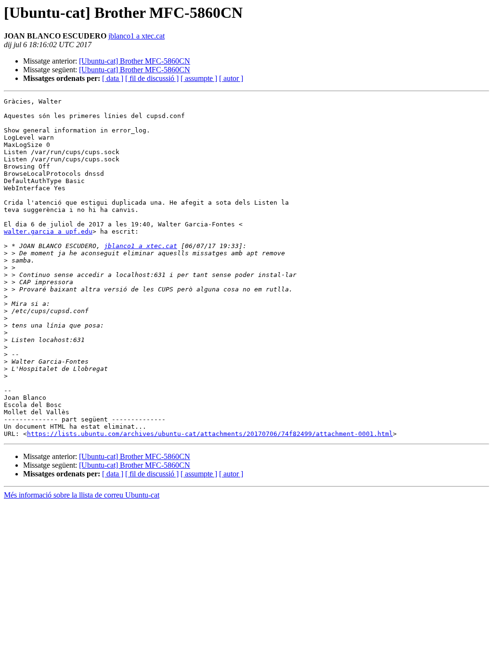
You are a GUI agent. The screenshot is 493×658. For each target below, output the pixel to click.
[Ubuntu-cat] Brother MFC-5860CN (134, 61)
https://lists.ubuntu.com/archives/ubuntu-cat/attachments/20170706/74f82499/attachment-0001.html (210, 433)
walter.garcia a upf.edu (48, 231)
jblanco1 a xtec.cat (136, 36)
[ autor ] (231, 78)
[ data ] (112, 78)
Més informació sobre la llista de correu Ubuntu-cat (81, 495)
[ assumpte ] (199, 78)
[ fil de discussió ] (152, 78)
